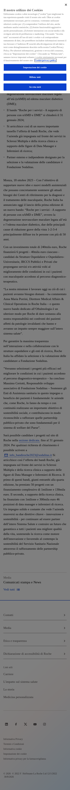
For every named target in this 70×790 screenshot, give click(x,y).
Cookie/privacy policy (45, 60)
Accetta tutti (35, 87)
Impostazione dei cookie (35, 67)
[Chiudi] (66, 4)
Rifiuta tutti (35, 77)
